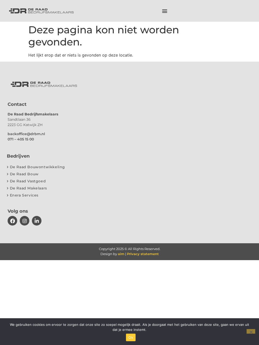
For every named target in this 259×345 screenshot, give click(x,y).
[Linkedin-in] (36, 221)
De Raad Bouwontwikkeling (37, 167)
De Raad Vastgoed (28, 181)
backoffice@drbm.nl (26, 134)
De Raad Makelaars (28, 188)
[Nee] (251, 331)
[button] (165, 10)
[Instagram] (24, 221)
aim (121, 254)
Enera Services (24, 195)
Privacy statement (143, 254)
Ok (130, 337)
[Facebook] (12, 221)
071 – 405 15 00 (21, 139)
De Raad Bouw (24, 174)
